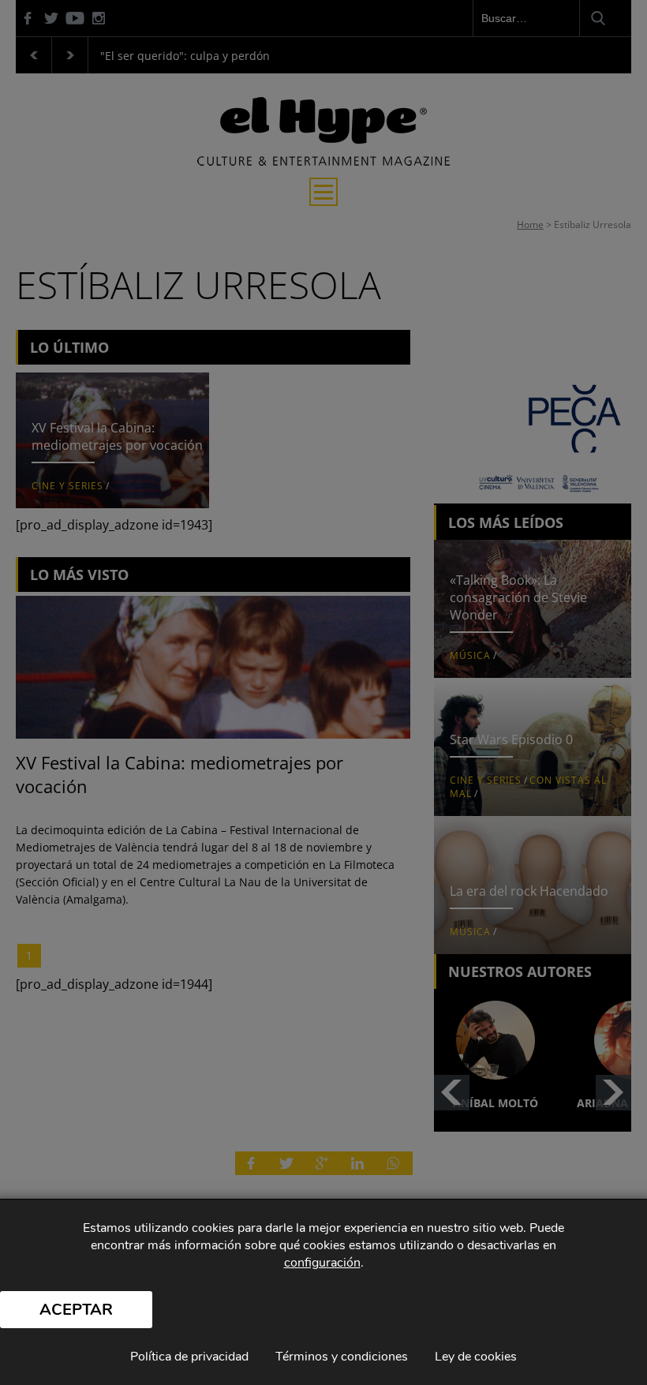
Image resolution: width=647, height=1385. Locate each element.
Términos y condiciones (341, 1356)
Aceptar (76, 1309)
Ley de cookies (476, 1356)
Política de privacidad (189, 1356)
